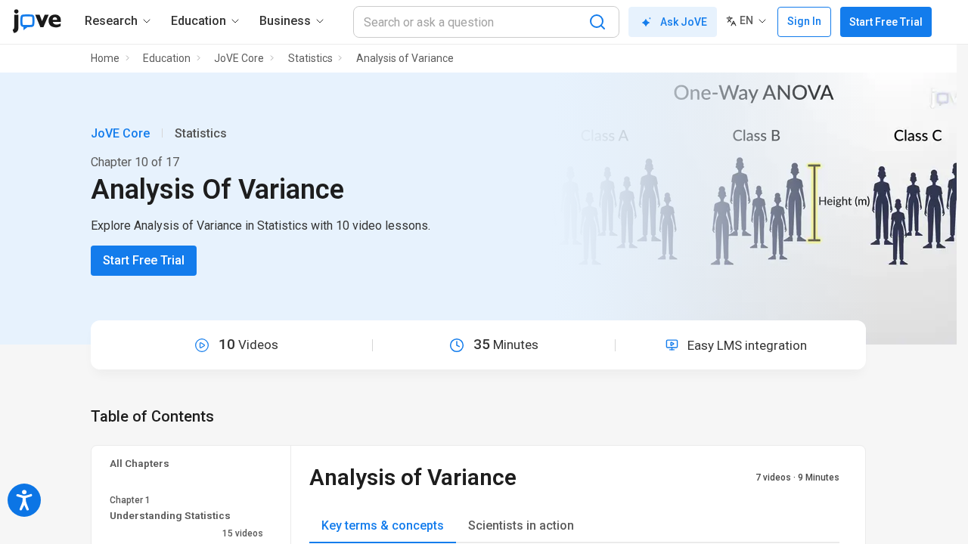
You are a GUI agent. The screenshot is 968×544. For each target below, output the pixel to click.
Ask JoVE (683, 22)
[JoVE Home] (36, 21)
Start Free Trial (886, 22)
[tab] (382, 526)
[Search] (597, 22)
